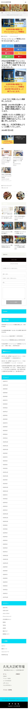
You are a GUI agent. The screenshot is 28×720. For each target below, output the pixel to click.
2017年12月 (5, 597)
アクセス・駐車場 (6, 678)
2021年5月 (5, 483)
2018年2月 (5, 589)
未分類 (4, 628)
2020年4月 (5, 502)
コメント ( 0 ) (14, 259)
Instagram (15, 703)
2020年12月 (5, 487)
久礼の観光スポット (7, 619)
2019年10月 (5, 521)
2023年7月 (5, 423)
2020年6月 (5, 498)
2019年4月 (5, 540)
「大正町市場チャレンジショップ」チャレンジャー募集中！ (6, 159)
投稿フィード (4, 648)
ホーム (4, 674)
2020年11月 (5, 491)
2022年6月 (5, 460)
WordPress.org (5, 654)
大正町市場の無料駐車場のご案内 (8, 365)
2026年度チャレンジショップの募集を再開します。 (20, 247)
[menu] (25, 2)
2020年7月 (5, 495)
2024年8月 (5, 396)
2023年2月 (5, 434)
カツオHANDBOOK (7, 680)
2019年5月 (5, 536)
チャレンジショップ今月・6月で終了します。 (7, 217)
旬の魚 (4, 625)
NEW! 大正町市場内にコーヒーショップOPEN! (6, 176)
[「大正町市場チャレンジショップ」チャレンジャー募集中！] (7, 153)
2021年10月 (5, 476)
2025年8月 (5, 392)
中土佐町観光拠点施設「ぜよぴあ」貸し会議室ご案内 (13, 330)
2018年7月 (5, 574)
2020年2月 (5, 506)
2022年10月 (5, 449)
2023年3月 (5, 430)
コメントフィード (5, 651)
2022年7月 (5, 457)
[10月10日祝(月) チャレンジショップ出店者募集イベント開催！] (18, 153)
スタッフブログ (6, 613)
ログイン (3, 645)
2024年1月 (5, 411)
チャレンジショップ (14, 36)
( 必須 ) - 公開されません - (10, 278)
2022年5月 (5, 464)
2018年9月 (5, 566)
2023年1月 (5, 438)
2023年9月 (5, 415)
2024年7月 (5, 400)
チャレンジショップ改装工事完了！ (7, 232)
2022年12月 (5, 441)
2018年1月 (5, 593)
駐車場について (6, 634)
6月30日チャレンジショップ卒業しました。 (20, 232)
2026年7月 (5, 381)
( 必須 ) (5, 274)
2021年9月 (5, 479)
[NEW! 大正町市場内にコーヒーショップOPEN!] (7, 170)
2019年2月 (5, 548)
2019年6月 (5, 532)
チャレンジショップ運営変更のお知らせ (7, 246)
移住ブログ (5, 631)
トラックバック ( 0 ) (14, 263)
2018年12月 (5, 555)
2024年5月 (5, 404)
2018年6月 (5, 578)
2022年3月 (5, 468)
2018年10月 (5, 563)
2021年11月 (5, 472)
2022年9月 (5, 453)
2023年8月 (5, 419)
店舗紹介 (5, 676)
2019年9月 (5, 525)
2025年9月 (5, 388)
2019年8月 (5, 529)
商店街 (4, 622)
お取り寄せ (5, 607)
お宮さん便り (5, 610)
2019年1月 (5, 551)
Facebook (12, 703)
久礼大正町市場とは (7, 685)
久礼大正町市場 (6, 2)
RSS (18, 703)
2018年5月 (5, 582)
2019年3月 (5, 544)
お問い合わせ (6, 683)
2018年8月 (5, 570)
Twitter (9, 703)
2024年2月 (5, 407)
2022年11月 (5, 445)
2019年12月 (5, 513)
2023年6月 (5, 426)
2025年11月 (5, 385)
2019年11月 (5, 517)
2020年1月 (5, 510)
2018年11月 (5, 559)
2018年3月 (5, 585)
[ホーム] (2, 12)
